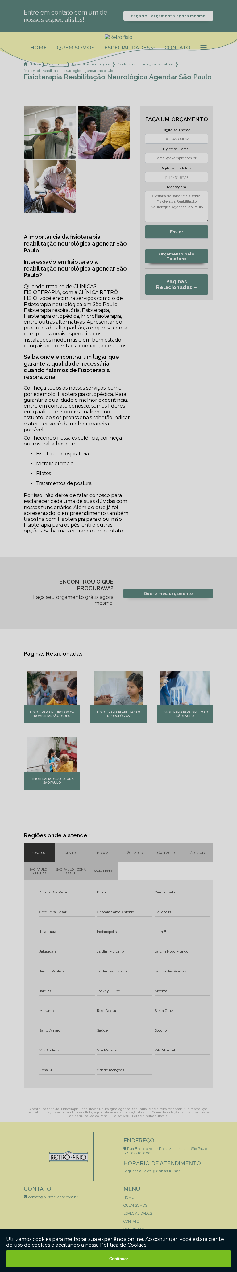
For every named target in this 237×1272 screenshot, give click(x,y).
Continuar (118, 1259)
